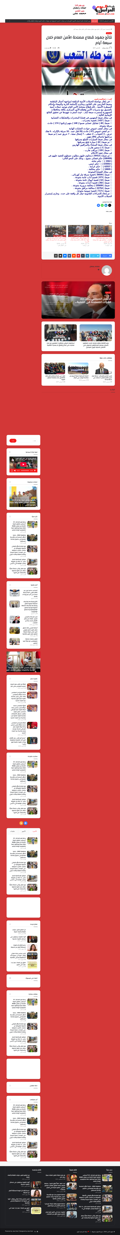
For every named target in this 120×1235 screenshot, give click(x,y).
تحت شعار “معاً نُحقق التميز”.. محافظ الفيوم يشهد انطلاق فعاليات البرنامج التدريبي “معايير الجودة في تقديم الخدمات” (54, 1186)
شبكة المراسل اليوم (82, 1231)
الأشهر (24, 831)
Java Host (15, 1231)
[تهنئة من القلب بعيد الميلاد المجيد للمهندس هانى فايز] (32, 686)
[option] (78, 300)
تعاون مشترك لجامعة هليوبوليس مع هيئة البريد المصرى (30, 641)
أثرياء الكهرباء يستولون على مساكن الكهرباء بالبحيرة (18, 938)
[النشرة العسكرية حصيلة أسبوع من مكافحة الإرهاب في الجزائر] (78, 368)
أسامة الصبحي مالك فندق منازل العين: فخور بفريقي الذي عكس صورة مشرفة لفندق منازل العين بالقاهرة (30, 631)
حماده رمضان (105, 48)
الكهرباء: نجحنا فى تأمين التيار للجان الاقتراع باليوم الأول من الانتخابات (55, 1213)
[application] (23, 464)
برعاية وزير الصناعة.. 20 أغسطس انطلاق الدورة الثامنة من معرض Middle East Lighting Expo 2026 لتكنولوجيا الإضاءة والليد (18, 526)
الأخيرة (35, 831)
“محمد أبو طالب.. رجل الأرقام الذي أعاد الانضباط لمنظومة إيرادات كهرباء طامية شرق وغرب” (18, 741)
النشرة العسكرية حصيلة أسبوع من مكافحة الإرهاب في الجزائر (79, 377)
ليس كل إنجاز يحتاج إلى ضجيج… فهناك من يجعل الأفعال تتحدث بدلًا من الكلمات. (30, 620)
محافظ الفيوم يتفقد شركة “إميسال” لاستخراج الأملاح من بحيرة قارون (54, 1205)
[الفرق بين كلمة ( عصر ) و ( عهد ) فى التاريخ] (32, 965)
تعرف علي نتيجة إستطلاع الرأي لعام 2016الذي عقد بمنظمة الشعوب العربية (55, 378)
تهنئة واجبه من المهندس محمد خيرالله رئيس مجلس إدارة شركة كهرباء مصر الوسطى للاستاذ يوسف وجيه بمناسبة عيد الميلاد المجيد (18, 728)
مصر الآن (102, 29)
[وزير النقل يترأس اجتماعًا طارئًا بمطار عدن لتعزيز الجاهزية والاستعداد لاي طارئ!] (32, 571)
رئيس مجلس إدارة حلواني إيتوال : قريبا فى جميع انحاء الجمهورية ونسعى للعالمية (18, 955)
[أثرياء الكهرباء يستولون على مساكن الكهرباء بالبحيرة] (32, 939)
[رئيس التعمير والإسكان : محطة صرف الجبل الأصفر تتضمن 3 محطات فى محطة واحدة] (101, 368)
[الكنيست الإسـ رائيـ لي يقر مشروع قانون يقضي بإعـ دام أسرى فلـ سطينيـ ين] (55, 231)
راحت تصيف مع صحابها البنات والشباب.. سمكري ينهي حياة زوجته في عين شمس (102, 239)
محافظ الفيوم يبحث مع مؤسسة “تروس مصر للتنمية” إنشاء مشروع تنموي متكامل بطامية (55, 1196)
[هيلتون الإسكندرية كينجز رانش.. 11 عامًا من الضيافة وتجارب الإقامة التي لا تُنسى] (32, 561)
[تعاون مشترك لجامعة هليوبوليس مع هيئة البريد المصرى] (14, 641)
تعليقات (12, 831)
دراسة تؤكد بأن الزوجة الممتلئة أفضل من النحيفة (18, 946)
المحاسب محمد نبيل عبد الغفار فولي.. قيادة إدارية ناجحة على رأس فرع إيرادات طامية (29, 593)
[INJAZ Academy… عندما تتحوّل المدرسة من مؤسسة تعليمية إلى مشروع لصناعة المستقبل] (32, 537)
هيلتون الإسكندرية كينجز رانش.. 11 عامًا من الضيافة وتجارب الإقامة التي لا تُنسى (69, 21)
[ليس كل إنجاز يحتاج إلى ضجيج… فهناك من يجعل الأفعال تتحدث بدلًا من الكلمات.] (14, 619)
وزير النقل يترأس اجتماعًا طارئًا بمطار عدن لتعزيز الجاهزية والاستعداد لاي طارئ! (17, 570)
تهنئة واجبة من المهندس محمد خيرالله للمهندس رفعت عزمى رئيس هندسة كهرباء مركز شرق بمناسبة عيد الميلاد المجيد (18, 696)
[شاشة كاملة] (12, 471)
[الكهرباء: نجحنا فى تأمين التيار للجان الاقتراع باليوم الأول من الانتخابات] (72, 1214)
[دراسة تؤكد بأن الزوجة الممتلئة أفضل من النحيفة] (32, 947)
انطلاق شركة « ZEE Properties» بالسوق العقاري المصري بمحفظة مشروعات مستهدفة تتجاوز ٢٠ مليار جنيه (92, 300)
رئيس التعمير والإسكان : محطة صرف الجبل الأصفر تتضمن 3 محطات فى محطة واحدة (102, 378)
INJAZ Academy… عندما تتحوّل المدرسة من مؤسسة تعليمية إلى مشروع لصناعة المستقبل (23, 502)
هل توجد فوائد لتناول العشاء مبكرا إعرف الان (55, 1176)
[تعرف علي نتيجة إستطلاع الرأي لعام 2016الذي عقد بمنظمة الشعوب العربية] (54, 368)
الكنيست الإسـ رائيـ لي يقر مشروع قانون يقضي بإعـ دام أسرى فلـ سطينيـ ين (56, 239)
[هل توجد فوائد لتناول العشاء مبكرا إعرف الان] (72, 1177)
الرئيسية (108, 29)
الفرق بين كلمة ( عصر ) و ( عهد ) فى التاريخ (18, 963)
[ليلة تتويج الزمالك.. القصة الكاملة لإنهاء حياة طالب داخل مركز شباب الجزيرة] (78, 231)
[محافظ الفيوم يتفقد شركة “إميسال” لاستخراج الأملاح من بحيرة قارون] (72, 1206)
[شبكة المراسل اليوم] (94, 9)
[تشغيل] (35, 471)
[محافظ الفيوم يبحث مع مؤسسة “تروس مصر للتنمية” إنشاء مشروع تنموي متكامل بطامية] (72, 1197)
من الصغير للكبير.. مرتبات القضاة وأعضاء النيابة (19, 931)
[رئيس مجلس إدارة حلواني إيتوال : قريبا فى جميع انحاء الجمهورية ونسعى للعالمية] (32, 955)
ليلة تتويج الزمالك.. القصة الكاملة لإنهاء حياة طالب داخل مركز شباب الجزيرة (79, 239)
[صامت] (15, 471)
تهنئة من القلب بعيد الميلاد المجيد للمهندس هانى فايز (18, 685)
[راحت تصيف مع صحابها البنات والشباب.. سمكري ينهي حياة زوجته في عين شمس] (101, 231)
